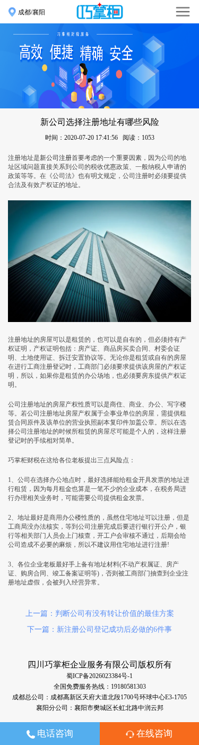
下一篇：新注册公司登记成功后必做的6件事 (99, 629)
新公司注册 (56, 158)
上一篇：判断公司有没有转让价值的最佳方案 (99, 613)
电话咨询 (54, 734)
